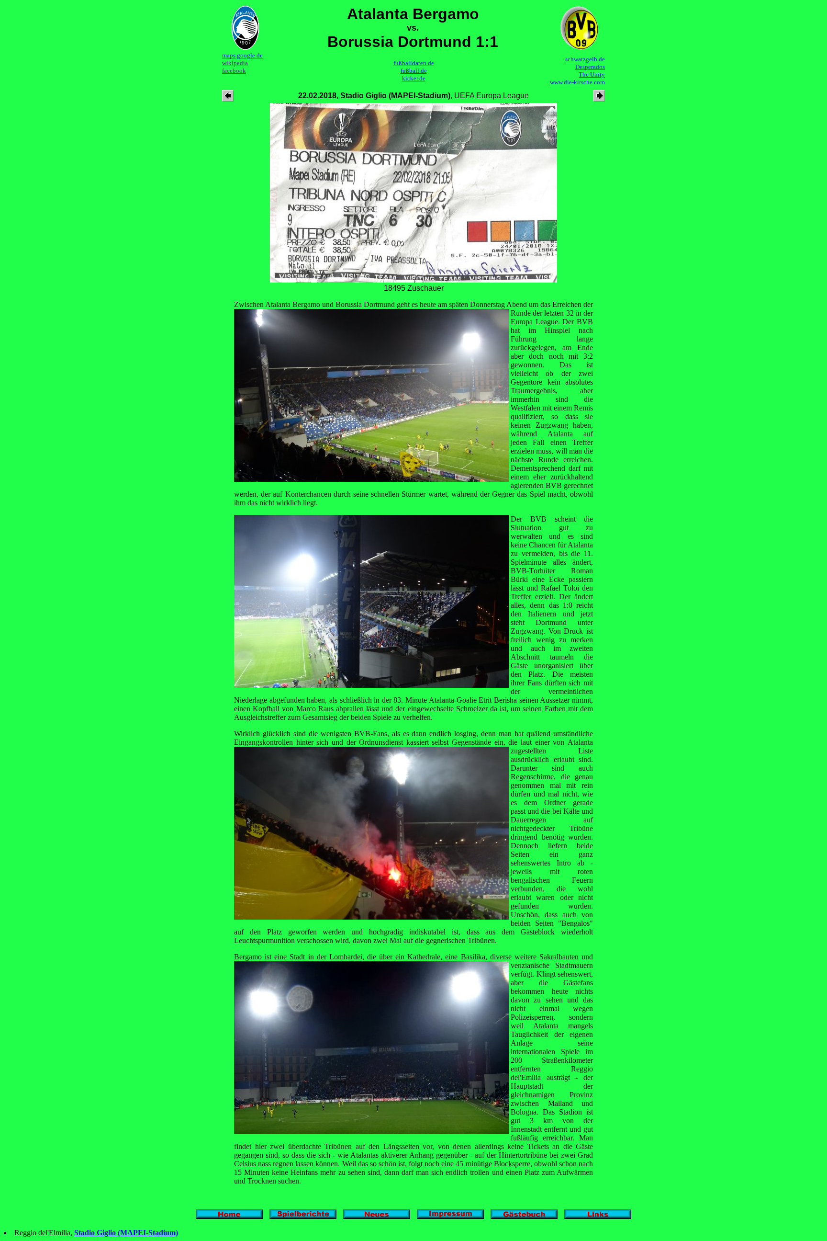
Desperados (590, 66)
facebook (234, 70)
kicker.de (413, 78)
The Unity (592, 74)
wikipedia (235, 63)
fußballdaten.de (413, 63)
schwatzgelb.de (585, 59)
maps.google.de (242, 55)
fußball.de (414, 70)
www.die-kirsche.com (577, 82)
